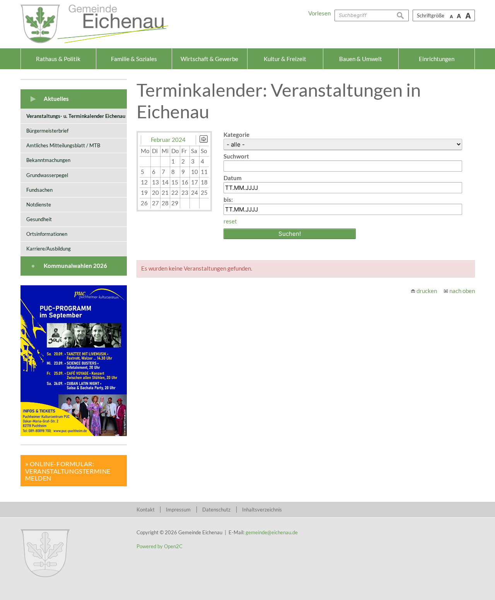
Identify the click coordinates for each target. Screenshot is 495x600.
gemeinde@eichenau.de (272, 532)
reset (230, 221)
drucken (426, 290)
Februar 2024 (168, 139)
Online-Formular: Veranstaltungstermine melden (68, 470)
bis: (228, 199)
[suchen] (402, 15)
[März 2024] (204, 140)
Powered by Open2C (160, 546)
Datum (233, 177)
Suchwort (236, 156)
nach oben (462, 290)
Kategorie (236, 134)
